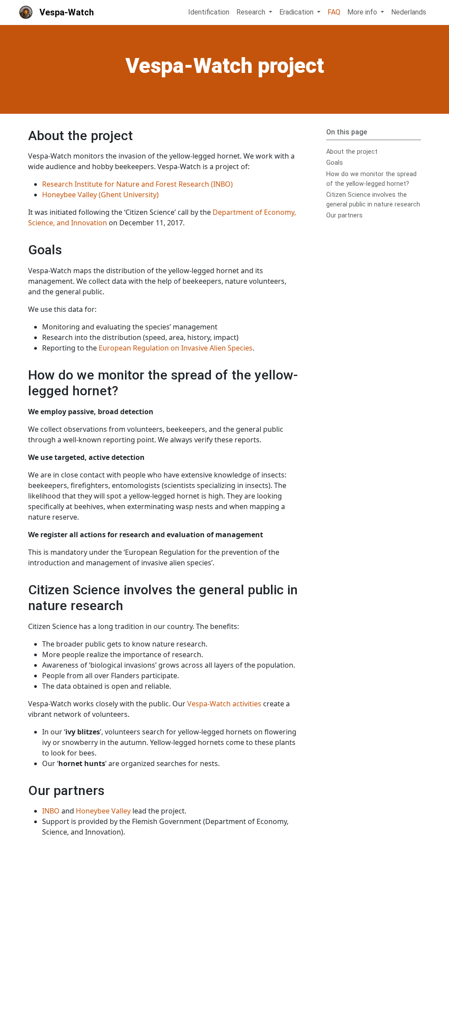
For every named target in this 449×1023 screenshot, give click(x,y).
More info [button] (363, 12)
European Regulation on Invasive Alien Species (176, 348)
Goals (334, 162)
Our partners (344, 215)
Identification (208, 12)
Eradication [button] (297, 12)
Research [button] (251, 12)
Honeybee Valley (103, 811)
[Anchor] (139, 134)
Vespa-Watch (66, 12)
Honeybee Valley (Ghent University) (100, 194)
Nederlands (408, 12)
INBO (51, 811)
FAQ (334, 12)
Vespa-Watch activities (224, 704)
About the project (352, 151)
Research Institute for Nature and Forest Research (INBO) (137, 184)
